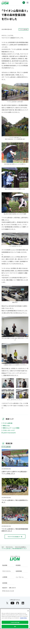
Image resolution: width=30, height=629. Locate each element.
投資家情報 (19, 571)
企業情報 (4, 577)
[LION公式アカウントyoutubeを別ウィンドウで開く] (12, 603)
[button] (23, 2)
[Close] (28, 611)
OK (15, 626)
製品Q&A (4, 587)
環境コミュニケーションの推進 (11, 428)
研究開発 (18, 565)
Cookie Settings (15, 622)
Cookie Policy (23, 618)
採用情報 (4, 583)
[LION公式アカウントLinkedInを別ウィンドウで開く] (23, 603)
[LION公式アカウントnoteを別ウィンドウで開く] (17, 603)
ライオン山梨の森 (7, 423)
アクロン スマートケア (9, 430)
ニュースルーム (19, 577)
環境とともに (6, 425)
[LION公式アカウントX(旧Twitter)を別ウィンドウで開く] (7, 603)
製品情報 (4, 565)
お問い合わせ (12, 587)
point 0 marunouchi (9, 433)
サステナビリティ (6, 571)
